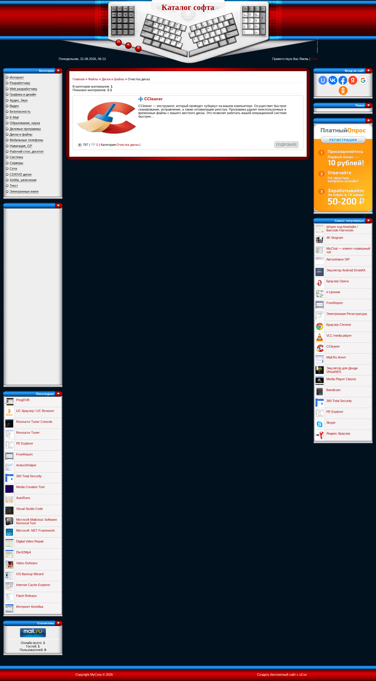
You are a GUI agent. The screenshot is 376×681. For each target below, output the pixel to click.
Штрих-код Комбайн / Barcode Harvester (342, 228)
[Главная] (118, 40)
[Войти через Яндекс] (352, 80)
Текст (14, 185)
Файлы (93, 79)
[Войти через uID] (322, 80)
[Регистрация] (138, 47)
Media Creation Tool (30, 487)
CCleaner (153, 98)
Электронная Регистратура (346, 314)
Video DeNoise (26, 563)
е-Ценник (333, 292)
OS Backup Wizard (29, 574)
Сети (13, 168)
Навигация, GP (21, 146)
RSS (314, 59)
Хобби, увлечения (23, 180)
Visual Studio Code (29, 508)
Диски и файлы (21, 134)
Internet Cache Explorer (33, 585)
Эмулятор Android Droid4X (345, 270)
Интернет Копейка (29, 606)
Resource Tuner (28, 432)
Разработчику (20, 83)
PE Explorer (24, 443)
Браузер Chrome (338, 324)
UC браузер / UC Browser (35, 411)
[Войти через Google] (363, 80)
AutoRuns (23, 498)
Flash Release (26, 595)
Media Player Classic (341, 379)
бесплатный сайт (283, 674)
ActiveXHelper (26, 465)
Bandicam (333, 390)
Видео (14, 106)
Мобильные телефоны (26, 140)
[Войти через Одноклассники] (343, 90)
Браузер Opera (337, 281)
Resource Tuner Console (34, 421)
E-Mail (14, 117)
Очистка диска (128, 144)
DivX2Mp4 (23, 552)
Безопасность (20, 111)
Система (16, 157)
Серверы (16, 163)
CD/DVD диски (20, 174)
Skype (330, 422)
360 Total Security (29, 476)
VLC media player (339, 335)
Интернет (17, 77)
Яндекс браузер (338, 433)
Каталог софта (188, 7)
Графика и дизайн (23, 94)
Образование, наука (25, 123)
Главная (79, 79)
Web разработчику (23, 89)
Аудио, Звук (19, 100)
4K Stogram (334, 237)
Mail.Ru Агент (336, 357)
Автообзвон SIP (338, 259)
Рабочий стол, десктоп (26, 151)
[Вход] (128, 44)
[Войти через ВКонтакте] (332, 80)
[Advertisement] (33, 296)
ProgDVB (22, 400)
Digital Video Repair (30, 541)
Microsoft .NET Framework (35, 530)
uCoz (303, 674)
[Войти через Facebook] (342, 80)
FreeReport (24, 454)
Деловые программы (25, 129)
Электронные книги (24, 191)
